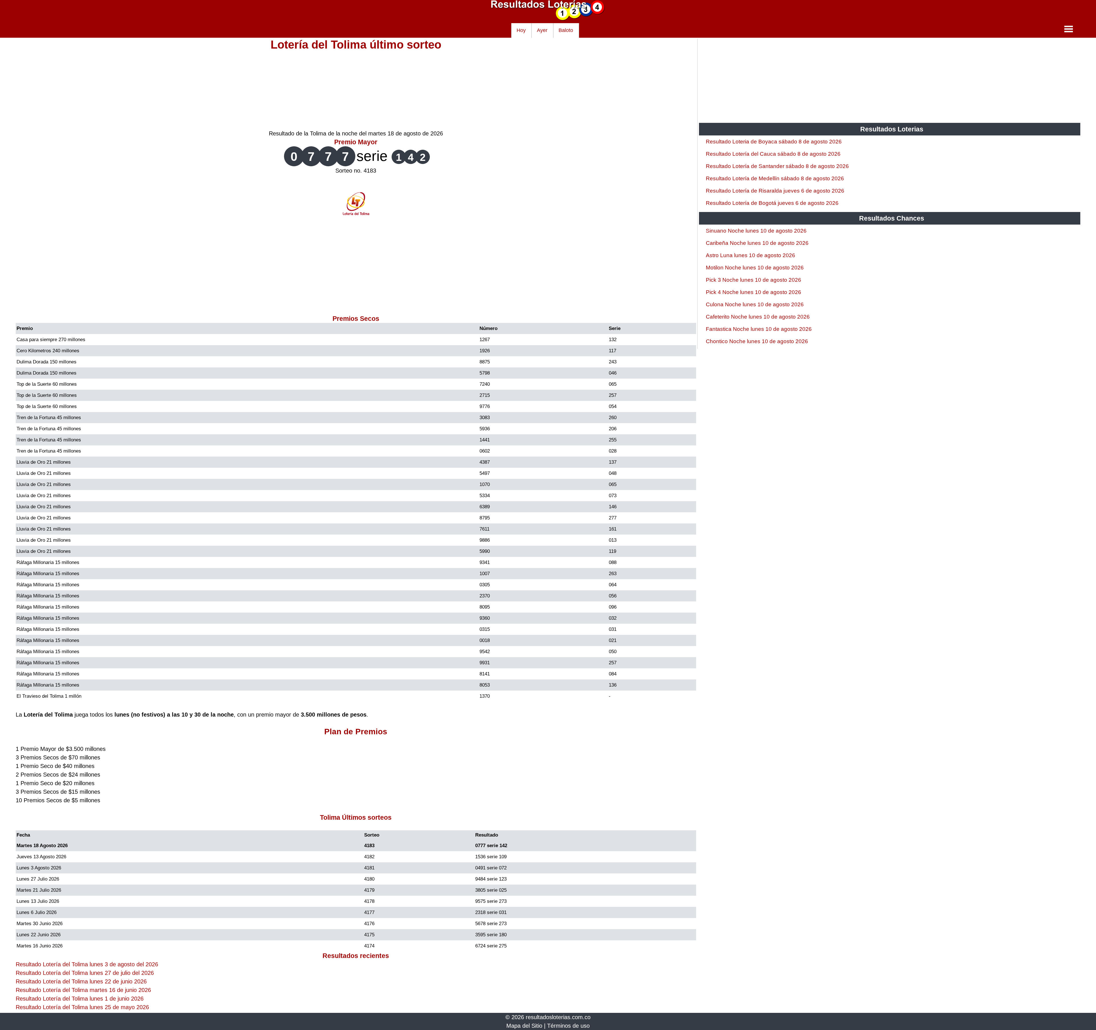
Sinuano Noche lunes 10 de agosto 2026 (756, 231)
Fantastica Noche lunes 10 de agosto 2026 (759, 329)
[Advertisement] (356, 89)
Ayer (542, 30)
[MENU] (1068, 29)
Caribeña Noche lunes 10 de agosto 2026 (757, 243)
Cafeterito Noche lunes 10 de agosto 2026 (758, 317)
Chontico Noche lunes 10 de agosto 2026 (757, 341)
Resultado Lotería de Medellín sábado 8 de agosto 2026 (775, 178)
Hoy (521, 30)
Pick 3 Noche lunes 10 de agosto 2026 (753, 280)
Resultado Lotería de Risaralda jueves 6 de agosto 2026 (775, 191)
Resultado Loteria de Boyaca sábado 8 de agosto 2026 (774, 142)
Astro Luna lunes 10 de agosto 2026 (750, 255)
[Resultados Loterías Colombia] (548, 19)
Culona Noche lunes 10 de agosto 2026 (755, 304)
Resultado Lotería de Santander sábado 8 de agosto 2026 (777, 166)
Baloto (566, 30)
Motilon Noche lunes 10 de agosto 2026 (755, 268)
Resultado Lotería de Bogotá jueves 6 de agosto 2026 (772, 203)
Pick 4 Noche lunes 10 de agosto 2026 (753, 292)
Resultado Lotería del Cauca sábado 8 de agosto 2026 (773, 154)
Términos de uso (568, 1026)
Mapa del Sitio (524, 1026)
